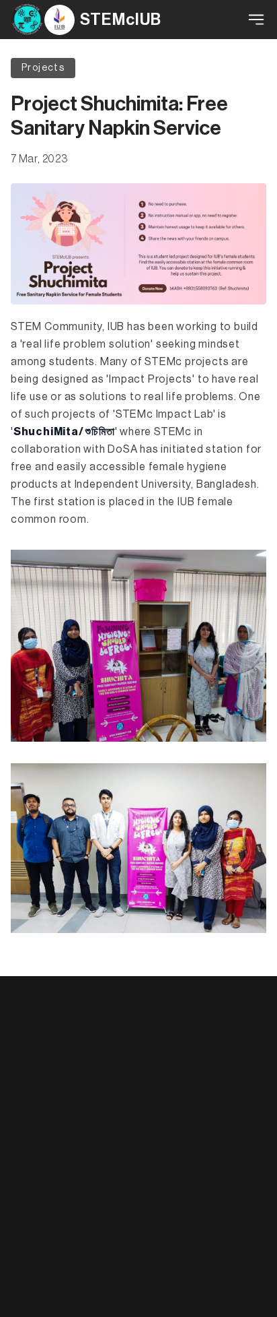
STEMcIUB (121, 19)
